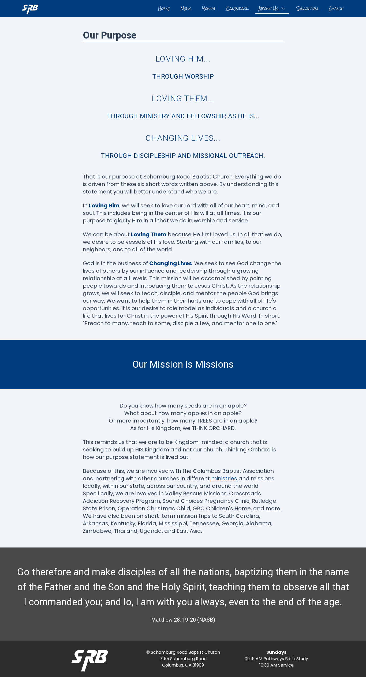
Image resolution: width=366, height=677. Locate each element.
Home (164, 8)
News (186, 8)
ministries (224, 478)
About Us (268, 8)
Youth (208, 8)
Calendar (237, 8)
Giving (336, 8)
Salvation (307, 8)
